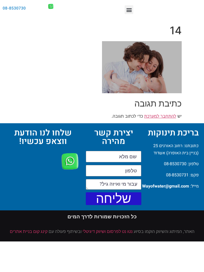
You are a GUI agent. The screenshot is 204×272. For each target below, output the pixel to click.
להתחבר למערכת (160, 116)
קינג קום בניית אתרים (29, 231)
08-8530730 (14, 8)
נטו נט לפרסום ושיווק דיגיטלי (108, 231)
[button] (129, 9)
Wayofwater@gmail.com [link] (165, 186)
